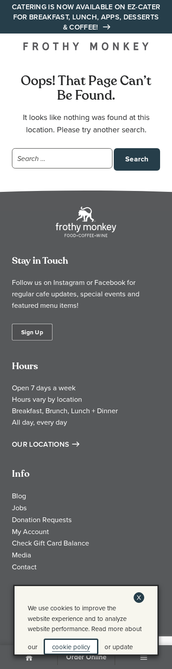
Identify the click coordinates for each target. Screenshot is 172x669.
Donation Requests (42, 519)
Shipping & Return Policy (114, 628)
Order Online (86, 657)
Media (21, 555)
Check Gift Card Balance (50, 543)
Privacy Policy (40, 628)
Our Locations (40, 444)
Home (28, 658)
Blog (19, 496)
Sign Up (32, 332)
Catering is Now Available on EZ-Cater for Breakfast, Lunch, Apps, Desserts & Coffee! (86, 17)
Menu (143, 658)
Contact (24, 567)
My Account (30, 531)
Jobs (19, 507)
